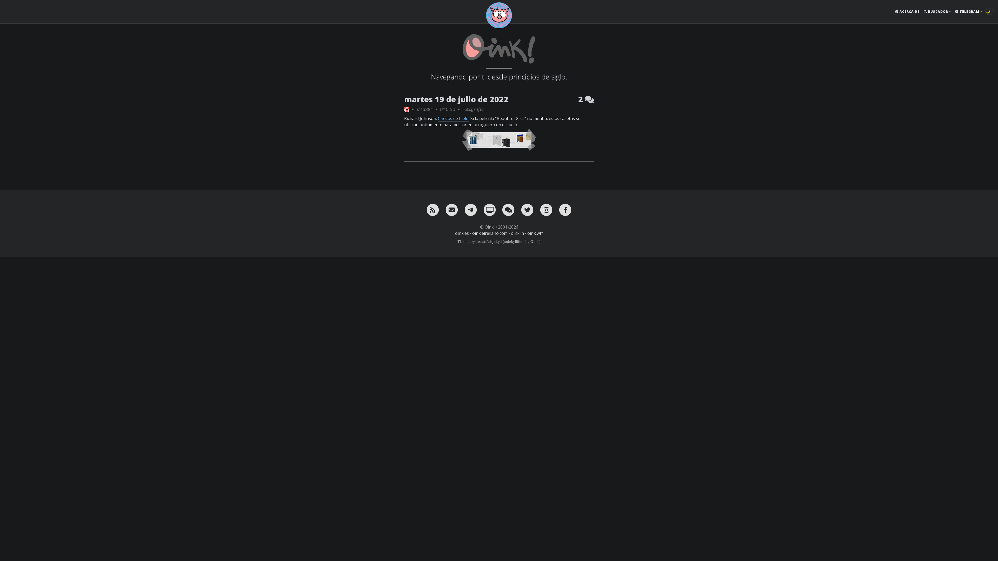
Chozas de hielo (453, 118)
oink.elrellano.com (490, 233)
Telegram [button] (968, 11)
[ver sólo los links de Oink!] (406, 109)
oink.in (517, 233)
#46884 (424, 109)
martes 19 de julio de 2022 (456, 99)
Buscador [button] (937, 11)
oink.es (462, 233)
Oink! (534, 241)
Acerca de (909, 11)
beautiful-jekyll (489, 241)
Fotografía (473, 109)
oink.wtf (535, 233)
